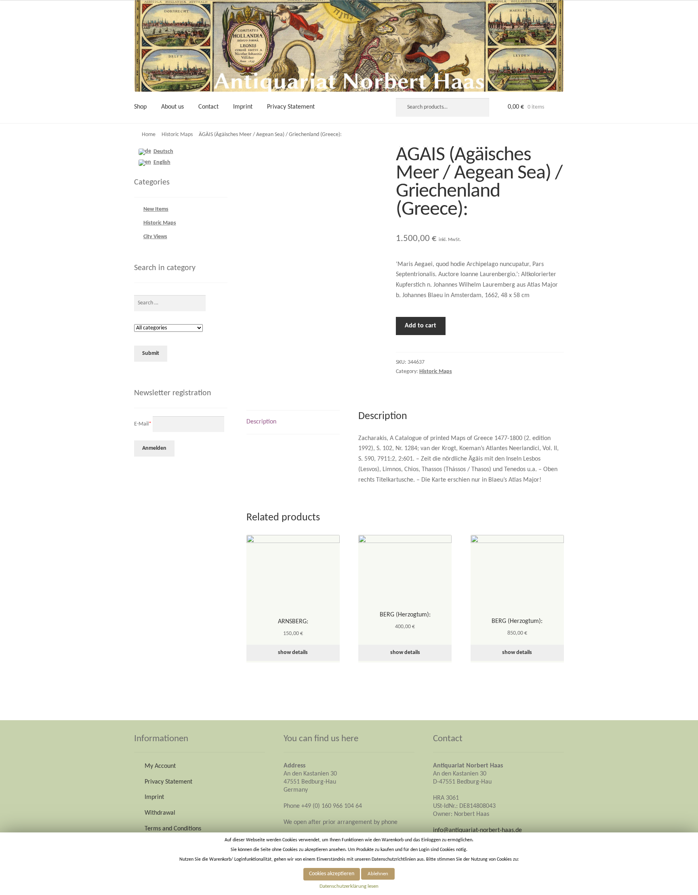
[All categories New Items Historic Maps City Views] (168, 328)
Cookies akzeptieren (331, 874)
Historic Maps (177, 135)
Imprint (242, 107)
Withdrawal (160, 813)
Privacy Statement (291, 107)
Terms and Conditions (173, 829)
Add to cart (420, 326)
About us (172, 107)
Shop (140, 107)
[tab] (293, 422)
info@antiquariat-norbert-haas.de (477, 830)
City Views (155, 237)
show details (293, 653)
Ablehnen (378, 873)
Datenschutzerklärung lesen (349, 886)
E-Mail (142, 424)
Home (149, 135)
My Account (160, 766)
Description (261, 422)
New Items (155, 209)
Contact (208, 107)
